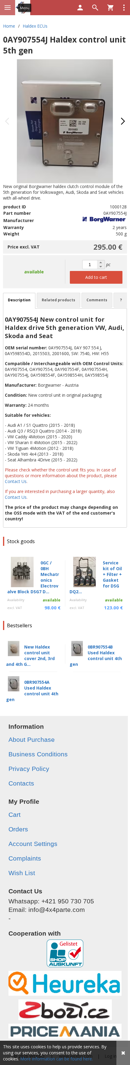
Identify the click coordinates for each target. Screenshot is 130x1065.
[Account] (80, 7)
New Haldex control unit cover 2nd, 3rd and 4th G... (30, 655)
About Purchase (31, 739)
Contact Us (16, 481)
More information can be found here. (56, 1059)
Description (19, 300)
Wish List (21, 872)
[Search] (95, 7)
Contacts (21, 783)
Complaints (24, 858)
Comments (96, 300)
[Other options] (124, 7)
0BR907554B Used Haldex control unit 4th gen (96, 655)
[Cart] (110, 7)
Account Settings (32, 843)
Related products (58, 300)
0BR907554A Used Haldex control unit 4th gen (32, 690)
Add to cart (96, 277)
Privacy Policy (28, 768)
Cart (14, 814)
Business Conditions (38, 754)
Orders (18, 829)
